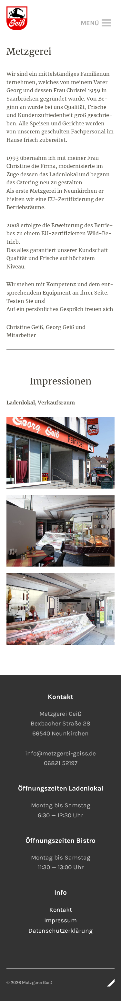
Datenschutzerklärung (60, 930)
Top (108, 982)
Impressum (60, 920)
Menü (98, 23)
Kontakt (60, 909)
